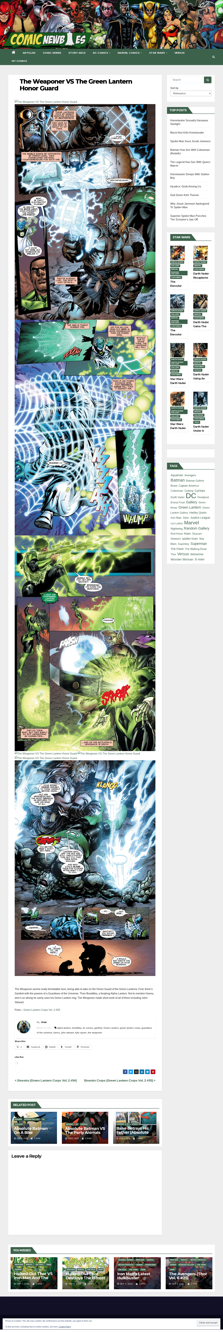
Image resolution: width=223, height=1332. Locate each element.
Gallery (19, 1124)
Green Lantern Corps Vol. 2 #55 (42, 1010)
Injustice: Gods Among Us (185, 186)
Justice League (200, 517)
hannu (56, 1032)
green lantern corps (130, 1028)
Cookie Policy (65, 1327)
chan (44, 1022)
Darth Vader (177, 262)
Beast (174, 485)
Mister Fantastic (126, 1265)
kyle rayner (81, 1032)
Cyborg (188, 490)
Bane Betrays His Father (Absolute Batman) (132, 1132)
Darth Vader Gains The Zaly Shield (201, 326)
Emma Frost (178, 502)
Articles (29, 52)
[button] (213, 56)
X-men (199, 559)
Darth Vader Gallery (177, 363)
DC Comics (100, 52)
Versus (180, 52)
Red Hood (177, 533)
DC (43, 1119)
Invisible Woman (125, 1260)
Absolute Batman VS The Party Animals (85, 1130)
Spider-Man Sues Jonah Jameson (190, 141)
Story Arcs (77, 52)
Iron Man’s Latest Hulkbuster (133, 1275)
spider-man (190, 538)
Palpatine (198, 415)
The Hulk (39, 1264)
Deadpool (203, 497)
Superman (199, 544)
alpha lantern (64, 1028)
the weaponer (95, 1032)
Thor (173, 554)
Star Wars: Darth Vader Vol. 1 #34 (178, 428)
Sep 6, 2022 (74, 1284)
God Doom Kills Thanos (184, 195)
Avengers (190, 475)
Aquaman (177, 475)
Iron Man (176, 517)
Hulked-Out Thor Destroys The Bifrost (85, 1275)
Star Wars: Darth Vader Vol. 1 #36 (178, 383)
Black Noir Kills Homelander (187, 132)
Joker (135, 1124)
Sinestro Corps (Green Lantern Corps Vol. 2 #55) (119, 1080)
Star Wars (157, 52)
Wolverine (196, 554)
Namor (139, 1265)
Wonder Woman (182, 559)
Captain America (189, 485)
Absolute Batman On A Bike (31, 1130)
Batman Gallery (32, 1119)
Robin (187, 533)
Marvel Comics (129, 52)
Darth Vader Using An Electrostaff (201, 378)
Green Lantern (111, 1028)
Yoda (196, 422)
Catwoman (177, 490)
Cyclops (200, 490)
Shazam (197, 533)
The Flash (177, 549)
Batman (18, 1119)
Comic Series (52, 52)
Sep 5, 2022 (126, 1284)
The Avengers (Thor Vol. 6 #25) (188, 1275)
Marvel (174, 269)
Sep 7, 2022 (23, 1284)
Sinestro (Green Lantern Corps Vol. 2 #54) (46, 1080)
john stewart (67, 1032)
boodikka (76, 1028)
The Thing (133, 1270)
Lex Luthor (177, 523)
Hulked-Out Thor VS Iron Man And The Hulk (33, 1277)
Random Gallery (175, 273)
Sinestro (176, 538)
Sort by (174, 88)
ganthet (98, 1028)
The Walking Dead (196, 548)
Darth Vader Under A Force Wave (201, 430)
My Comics (19, 61)
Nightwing (177, 528)
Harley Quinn (198, 512)
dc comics (88, 1028)
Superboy (183, 544)
